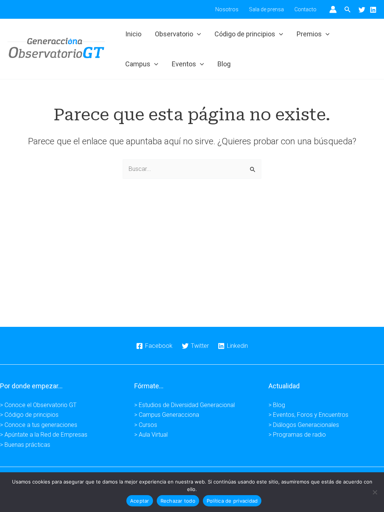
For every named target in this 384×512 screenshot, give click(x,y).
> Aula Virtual (151, 434)
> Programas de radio (297, 434)
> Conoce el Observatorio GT (38, 405)
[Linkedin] (373, 9)
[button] (347, 9)
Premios (309, 34)
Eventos (184, 64)
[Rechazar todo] (374, 492)
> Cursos (145, 424)
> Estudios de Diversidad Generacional (184, 405)
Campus (137, 64)
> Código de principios (29, 414)
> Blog (276, 405)
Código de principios (244, 34)
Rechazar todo (177, 501)
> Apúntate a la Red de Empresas (43, 434)
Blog (224, 64)
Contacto (305, 9)
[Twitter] (361, 9)
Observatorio (174, 34)
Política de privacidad (232, 501)
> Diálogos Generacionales (303, 424)
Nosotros (226, 9)
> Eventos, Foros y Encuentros (308, 414)
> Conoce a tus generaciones (38, 424)
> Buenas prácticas (25, 444)
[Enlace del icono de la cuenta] (333, 9)
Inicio (133, 34)
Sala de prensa (266, 9)
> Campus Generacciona (166, 414)
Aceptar (139, 501)
